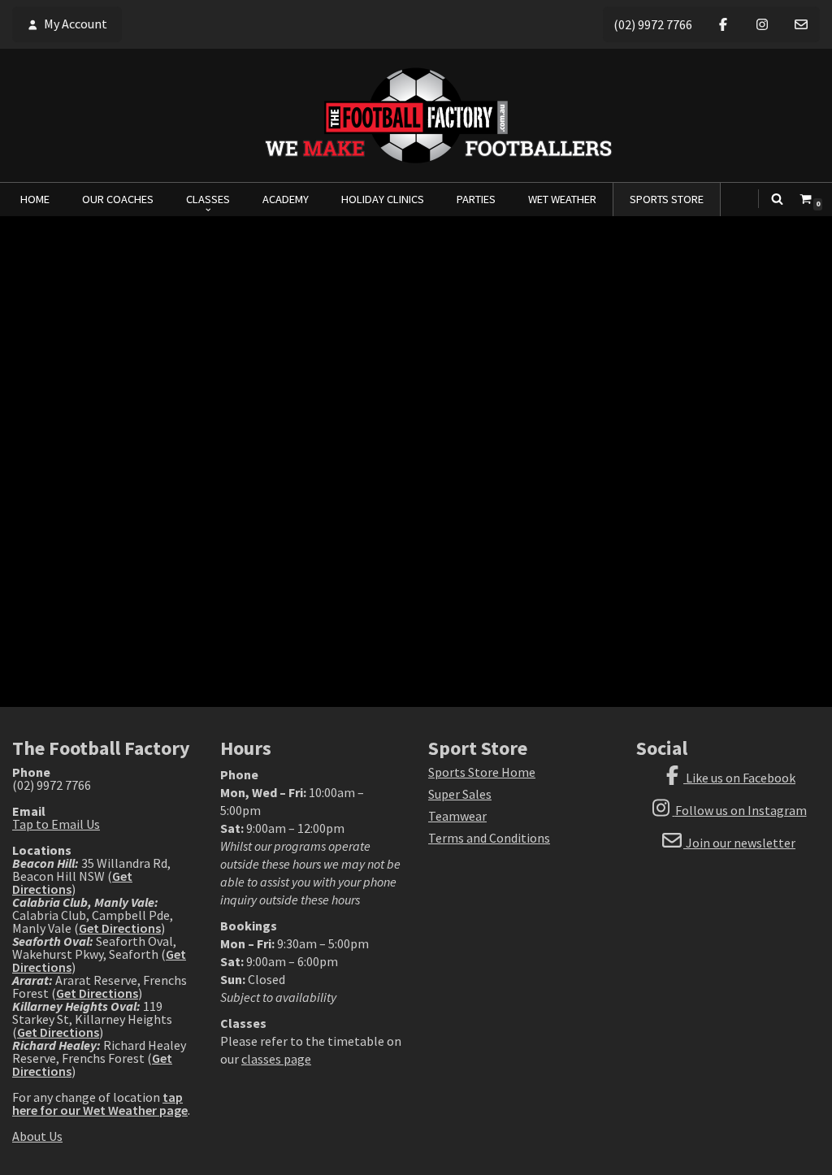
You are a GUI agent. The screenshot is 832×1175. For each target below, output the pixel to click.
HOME (35, 199)
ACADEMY (285, 199)
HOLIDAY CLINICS (382, 199)
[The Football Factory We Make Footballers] (416, 115)
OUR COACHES (118, 199)
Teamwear (457, 816)
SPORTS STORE (667, 199)
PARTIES (476, 199)
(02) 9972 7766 (652, 24)
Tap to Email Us (56, 824)
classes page (276, 1059)
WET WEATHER (562, 199)
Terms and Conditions (489, 838)
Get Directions (120, 928)
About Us (37, 1136)
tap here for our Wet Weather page (100, 1103)
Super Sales (460, 794)
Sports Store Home (481, 772)
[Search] (777, 199)
